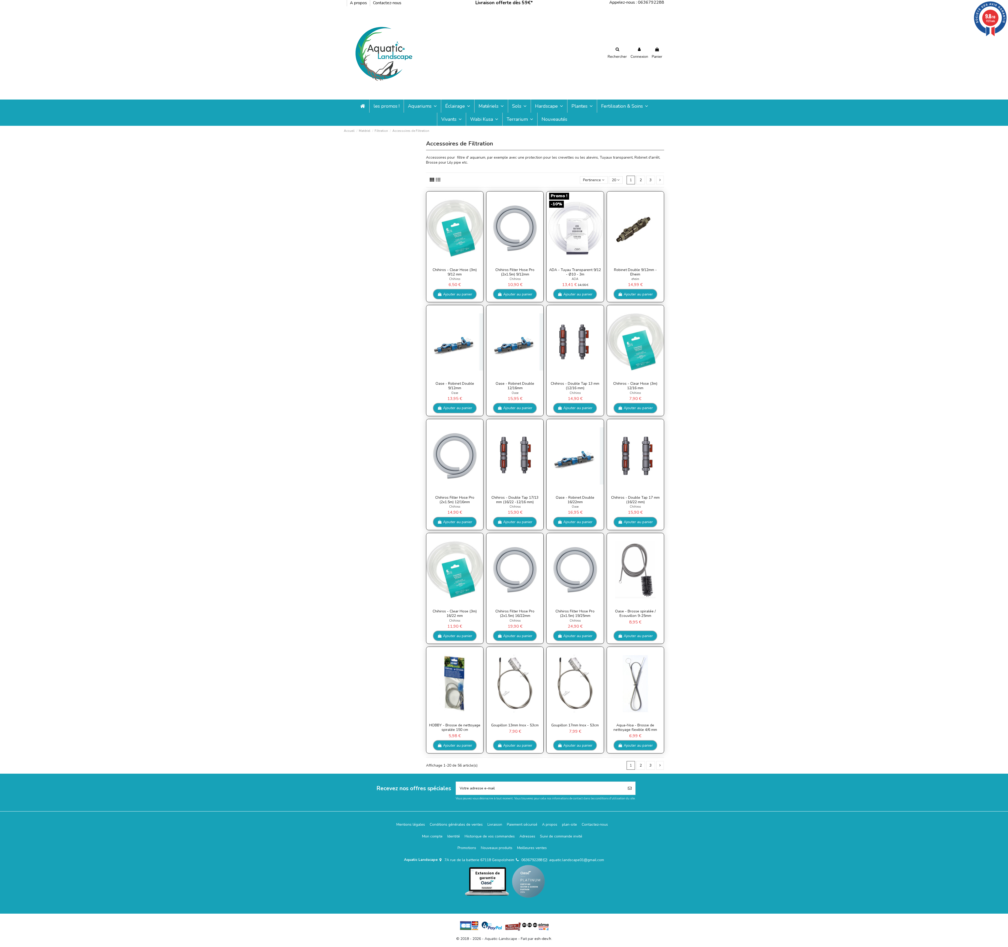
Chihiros (454, 279)
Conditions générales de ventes (456, 824)
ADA (575, 279)
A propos (359, 3)
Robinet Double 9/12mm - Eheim (635, 272)
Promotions (467, 847)
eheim (635, 279)
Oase (454, 393)
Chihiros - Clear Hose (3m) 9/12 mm (455, 272)
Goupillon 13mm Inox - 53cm (515, 725)
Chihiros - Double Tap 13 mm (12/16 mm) (575, 386)
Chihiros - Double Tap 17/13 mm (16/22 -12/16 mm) (514, 499)
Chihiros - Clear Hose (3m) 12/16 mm (635, 386)
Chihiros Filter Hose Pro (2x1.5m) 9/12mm (514, 272)
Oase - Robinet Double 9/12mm (454, 386)
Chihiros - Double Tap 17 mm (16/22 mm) (635, 499)
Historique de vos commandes (490, 836)
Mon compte (432, 836)
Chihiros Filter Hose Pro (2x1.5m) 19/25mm (575, 613)
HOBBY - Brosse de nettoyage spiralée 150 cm (454, 727)
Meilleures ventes (532, 847)
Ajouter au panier (457, 294)
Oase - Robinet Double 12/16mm (515, 386)
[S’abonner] (629, 788)
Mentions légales (410, 824)
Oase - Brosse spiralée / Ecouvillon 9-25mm (635, 613)
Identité (453, 836)
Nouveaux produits (496, 847)
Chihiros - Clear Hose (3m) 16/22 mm (455, 613)
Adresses (527, 836)
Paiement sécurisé (522, 824)
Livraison (494, 824)
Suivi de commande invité (561, 836)
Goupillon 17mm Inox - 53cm (575, 725)
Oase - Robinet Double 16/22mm (575, 499)
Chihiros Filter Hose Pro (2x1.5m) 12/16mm (454, 499)
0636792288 (531, 859)
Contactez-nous (387, 3)
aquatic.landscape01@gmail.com (576, 859)
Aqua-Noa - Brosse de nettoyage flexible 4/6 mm (635, 727)
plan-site (569, 824)
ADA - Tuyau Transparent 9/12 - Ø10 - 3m (575, 272)
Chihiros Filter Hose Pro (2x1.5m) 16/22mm (514, 613)
